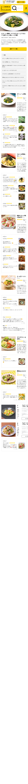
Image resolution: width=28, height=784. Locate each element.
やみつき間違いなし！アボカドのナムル (10, 62)
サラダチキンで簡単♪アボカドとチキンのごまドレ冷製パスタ (14, 86)
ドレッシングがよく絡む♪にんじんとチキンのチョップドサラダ (14, 81)
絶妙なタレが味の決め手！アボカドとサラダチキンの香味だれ (13, 66)
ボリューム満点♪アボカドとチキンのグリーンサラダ (13, 58)
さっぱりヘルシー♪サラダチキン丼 (9, 70)
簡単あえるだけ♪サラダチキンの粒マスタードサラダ (13, 77)
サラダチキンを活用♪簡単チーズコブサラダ (11, 73)
